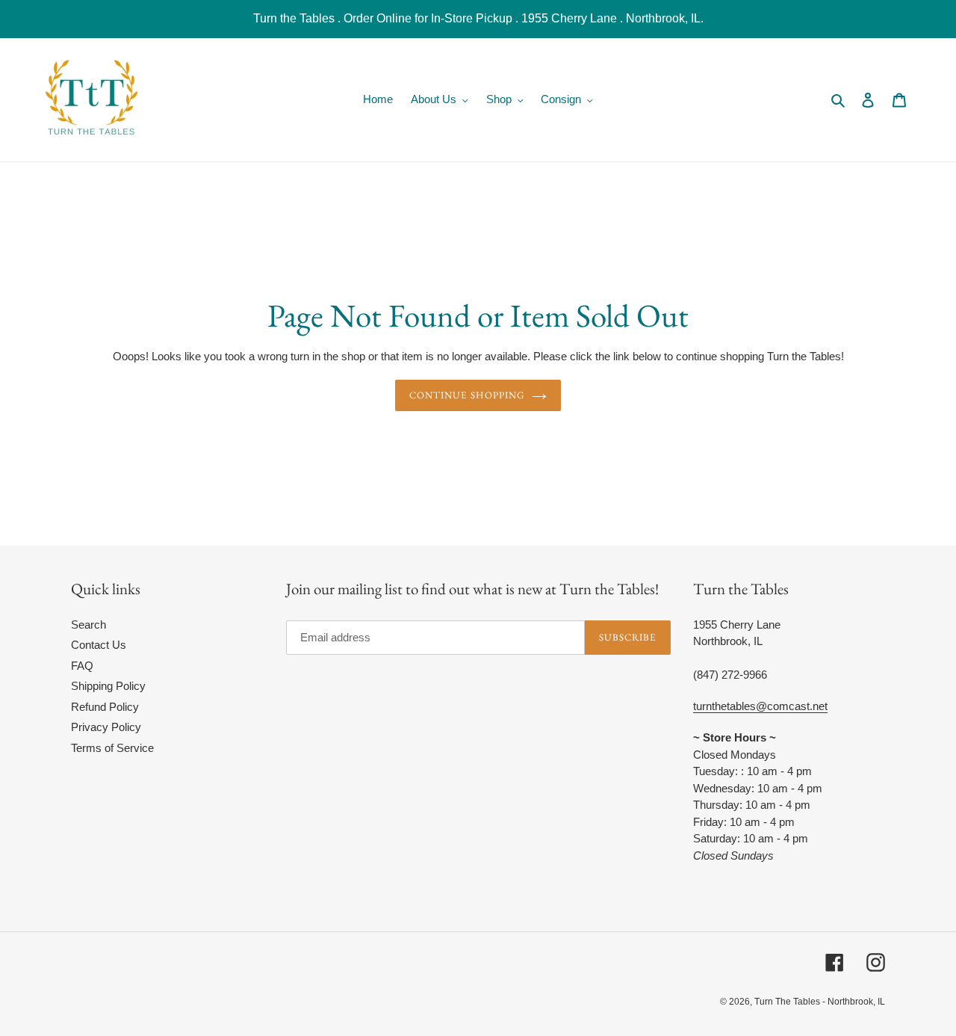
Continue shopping (466, 395)
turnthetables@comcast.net (760, 706)
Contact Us (98, 644)
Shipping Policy (108, 685)
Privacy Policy (106, 727)
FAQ (82, 665)
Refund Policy (105, 706)
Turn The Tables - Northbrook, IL (819, 1001)
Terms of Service (112, 747)
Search (88, 624)
